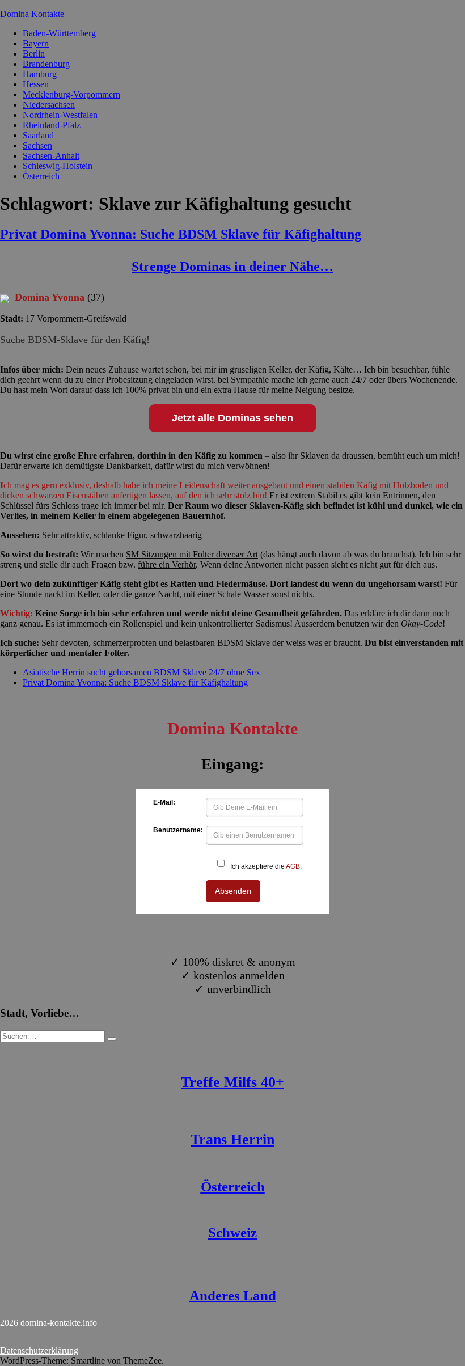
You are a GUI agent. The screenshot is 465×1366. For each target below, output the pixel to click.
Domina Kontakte (32, 14)
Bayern (36, 43)
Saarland (38, 135)
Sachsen (37, 145)
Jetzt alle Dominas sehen (232, 418)
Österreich (41, 176)
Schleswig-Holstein (57, 166)
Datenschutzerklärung (39, 1350)
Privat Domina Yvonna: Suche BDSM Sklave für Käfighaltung (180, 234)
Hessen (36, 84)
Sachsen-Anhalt (51, 155)
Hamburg (40, 74)
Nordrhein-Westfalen (60, 115)
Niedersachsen (49, 104)
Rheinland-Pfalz (52, 125)
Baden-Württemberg (59, 33)
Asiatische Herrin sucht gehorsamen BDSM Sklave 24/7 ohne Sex (141, 672)
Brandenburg (46, 64)
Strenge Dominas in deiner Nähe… (232, 266)
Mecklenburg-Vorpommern (71, 94)
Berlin (34, 53)
